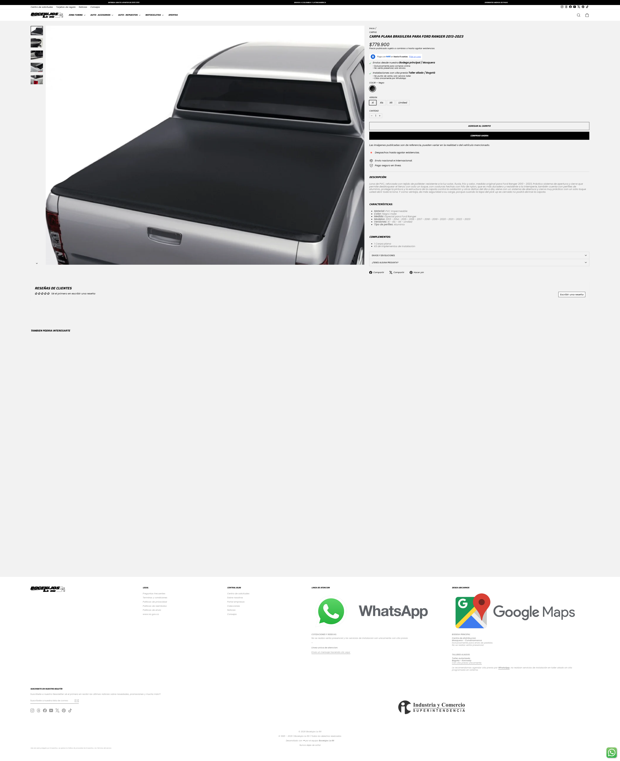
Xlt (390, 102)
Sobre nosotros (235, 597)
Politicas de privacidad (155, 601)
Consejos (95, 7)
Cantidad (374, 111)
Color (376, 83)
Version (373, 97)
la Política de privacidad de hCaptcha (79, 748)
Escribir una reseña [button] (572, 294)
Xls (381, 102)
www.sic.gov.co (151, 614)
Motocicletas (153, 15)
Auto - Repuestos (128, 15)
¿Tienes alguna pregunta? (385, 262)
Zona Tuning (76, 15)
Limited (402, 102)
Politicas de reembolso (155, 606)
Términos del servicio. (104, 748)
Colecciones (233, 606)
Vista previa (99, 542)
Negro (372, 88)
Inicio (372, 28)
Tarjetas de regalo (66, 7)
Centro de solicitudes (42, 7)
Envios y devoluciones (383, 255)
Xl (373, 102)
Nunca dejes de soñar (310, 745)
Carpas (373, 32)
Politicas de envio (152, 610)
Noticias (83, 7)
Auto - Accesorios (100, 15)
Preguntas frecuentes (154, 593)
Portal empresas (236, 601)
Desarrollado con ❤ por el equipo (310, 740)
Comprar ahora (479, 135)
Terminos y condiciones (155, 597)
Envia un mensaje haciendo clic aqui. (330, 652)
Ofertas (173, 15)
